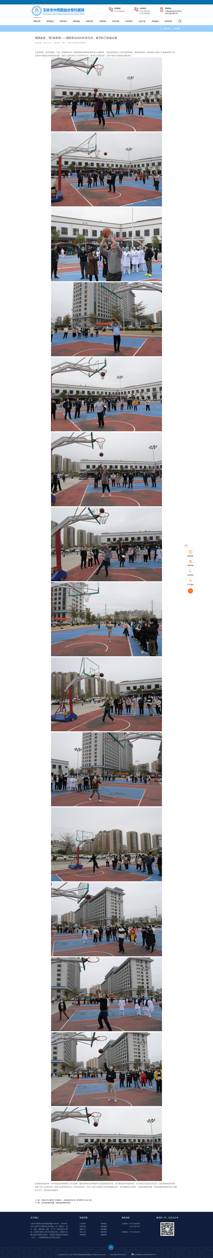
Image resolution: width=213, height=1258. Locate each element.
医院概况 (50, 21)
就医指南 (76, 21)
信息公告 (142, 21)
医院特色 (89, 21)
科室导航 (115, 21)
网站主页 (167, 28)
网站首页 (37, 21)
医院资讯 (63, 21)
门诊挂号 (83, 1223)
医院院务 (104, 1232)
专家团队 (102, 21)
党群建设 (155, 21)
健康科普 (104, 1235)
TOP (190, 591)
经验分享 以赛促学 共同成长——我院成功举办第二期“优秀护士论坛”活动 (67, 1200)
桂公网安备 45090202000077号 (145, 1254)
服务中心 (83, 1229)
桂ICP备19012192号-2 (118, 1254)
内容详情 (177, 28)
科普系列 (128, 21)
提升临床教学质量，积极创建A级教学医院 (56, 1203)
